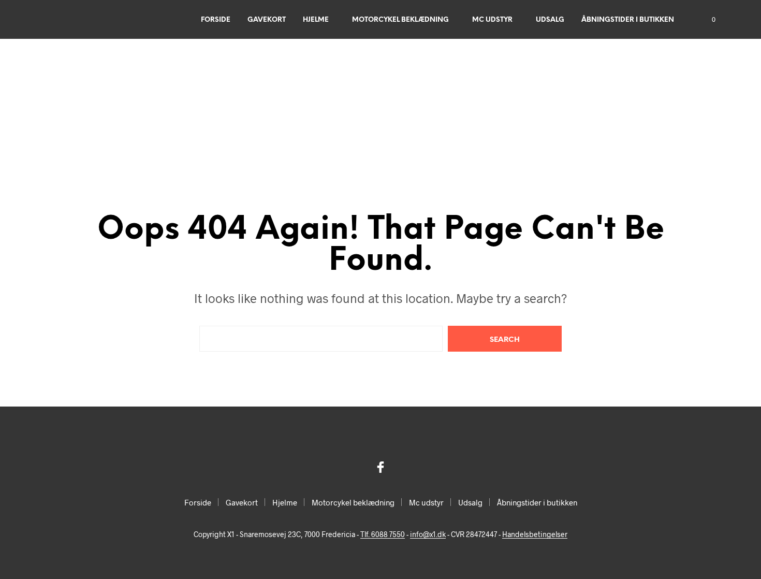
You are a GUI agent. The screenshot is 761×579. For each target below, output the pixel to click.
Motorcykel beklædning (400, 20)
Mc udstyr (492, 20)
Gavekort (266, 20)
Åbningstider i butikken (627, 20)
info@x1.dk (428, 534)
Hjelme (316, 20)
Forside (215, 20)
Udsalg (550, 20)
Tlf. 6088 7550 (382, 534)
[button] (707, 20)
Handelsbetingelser (534, 534)
